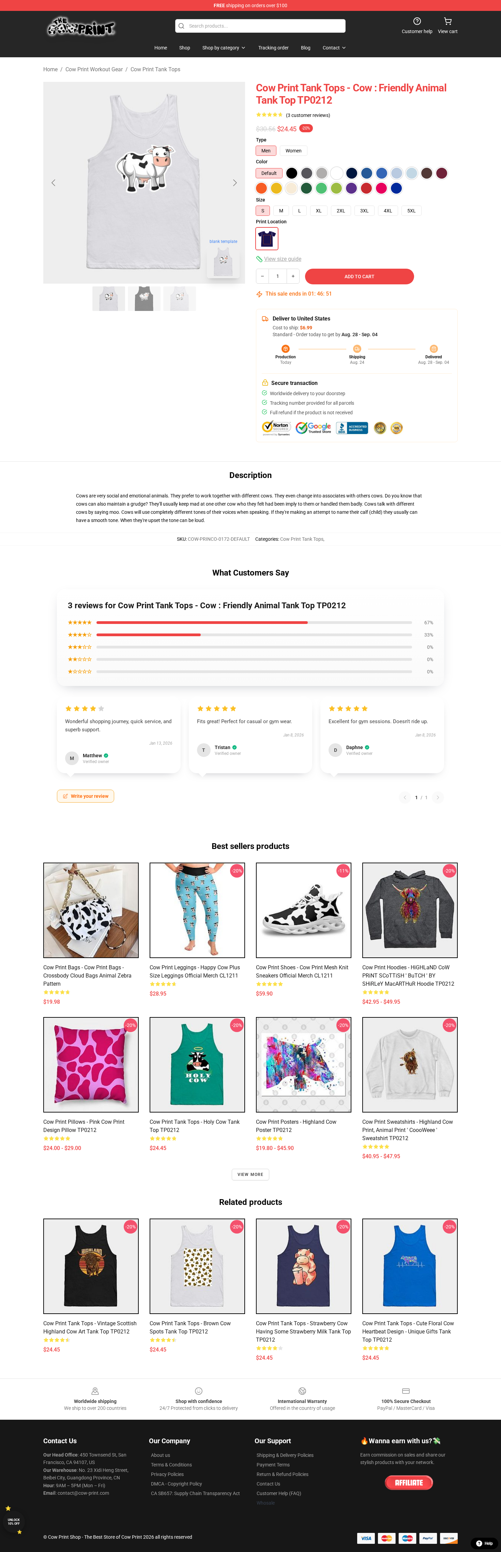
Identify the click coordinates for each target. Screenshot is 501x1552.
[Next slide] (234, 183)
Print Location (271, 221)
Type (261, 140)
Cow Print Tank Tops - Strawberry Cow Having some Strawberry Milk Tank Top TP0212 (303, 1331)
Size (260, 200)
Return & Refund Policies (282, 1474)
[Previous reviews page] (405, 797)
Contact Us (268, 1484)
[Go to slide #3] (179, 298)
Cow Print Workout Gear (94, 69)
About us (160, 1455)
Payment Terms (273, 1464)
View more (251, 1174)
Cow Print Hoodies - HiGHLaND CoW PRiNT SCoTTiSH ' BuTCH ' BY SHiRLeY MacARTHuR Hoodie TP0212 (408, 975)
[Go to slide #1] (108, 298)
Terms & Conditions (171, 1464)
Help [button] (489, 1543)
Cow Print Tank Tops (155, 69)
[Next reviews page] (438, 797)
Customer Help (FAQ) (279, 1493)
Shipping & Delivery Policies (285, 1455)
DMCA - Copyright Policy (176, 1484)
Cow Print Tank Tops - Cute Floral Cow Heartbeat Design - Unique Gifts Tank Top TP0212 (408, 1331)
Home (50, 69)
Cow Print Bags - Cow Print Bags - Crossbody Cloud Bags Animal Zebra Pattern (87, 975)
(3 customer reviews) (308, 115)
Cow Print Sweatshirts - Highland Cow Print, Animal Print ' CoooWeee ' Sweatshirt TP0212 (407, 1130)
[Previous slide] (54, 183)
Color (262, 161)
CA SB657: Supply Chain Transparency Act (195, 1493)
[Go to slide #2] (144, 298)
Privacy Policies (167, 1474)
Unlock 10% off (14, 1521)
